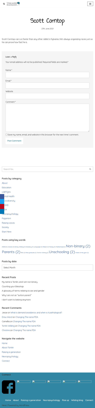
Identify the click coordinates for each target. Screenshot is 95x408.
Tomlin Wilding (42, 253)
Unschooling (62, 252)
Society (5, 227)
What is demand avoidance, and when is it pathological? (36, 312)
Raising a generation (11, 352)
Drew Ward (7, 317)
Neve (4, 405)
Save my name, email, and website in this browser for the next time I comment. (43, 134)
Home (4, 343)
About (4, 183)
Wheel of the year (82, 253)
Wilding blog (77, 400)
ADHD (5, 205)
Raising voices (8, 223)
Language (38, 247)
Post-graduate (31, 253)
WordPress (24, 405)
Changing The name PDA (26, 317)
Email (9, 81)
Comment (11, 102)
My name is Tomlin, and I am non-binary (19, 282)
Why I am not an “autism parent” (16, 295)
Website (9, 91)
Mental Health (8, 196)
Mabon (46, 247)
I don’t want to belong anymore (16, 299)
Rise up (65, 400)
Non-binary (78, 246)
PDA (5, 209)
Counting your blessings (13, 286)
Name (9, 70)
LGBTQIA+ (6, 192)
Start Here (6, 231)
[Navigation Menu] (90, 4)
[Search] (4, 4)
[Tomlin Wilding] (13, 4)
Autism (11, 247)
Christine (6, 330)
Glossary (29, 247)
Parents (11, 252)
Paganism (6, 218)
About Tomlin (8, 347)
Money (52, 247)
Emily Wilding (20, 247)
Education (6, 187)
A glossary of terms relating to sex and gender (23, 290)
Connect (6, 361)
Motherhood (60, 247)
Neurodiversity (8, 201)
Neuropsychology (10, 214)
